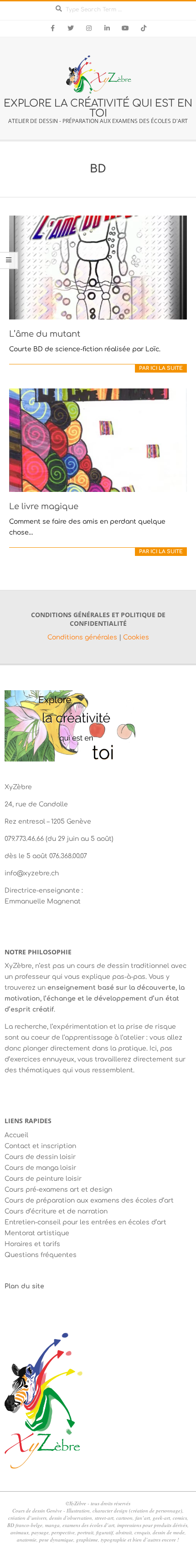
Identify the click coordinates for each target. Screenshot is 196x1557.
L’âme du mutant (44, 334)
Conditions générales (83, 637)
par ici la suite (161, 368)
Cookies (136, 637)
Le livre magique (43, 506)
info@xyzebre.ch (32, 873)
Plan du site (24, 1286)
